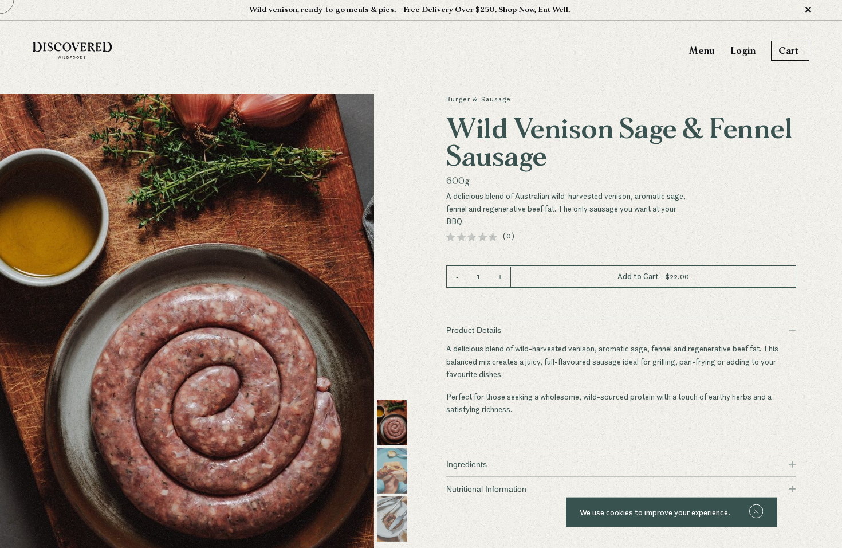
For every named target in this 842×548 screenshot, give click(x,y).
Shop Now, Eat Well (533, 10)
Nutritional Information (621, 488)
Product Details (621, 330)
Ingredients (621, 464)
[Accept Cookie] (756, 512)
